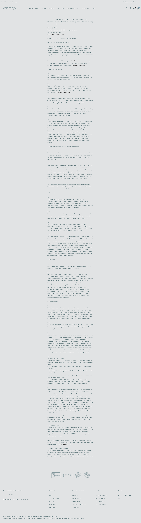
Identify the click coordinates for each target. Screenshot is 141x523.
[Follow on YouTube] (130, 495)
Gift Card (52, 507)
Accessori (52, 501)
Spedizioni (75, 495)
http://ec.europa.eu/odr (65, 444)
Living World (47, 8)
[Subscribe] (44, 495)
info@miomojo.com (58, 34)
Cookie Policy (100, 501)
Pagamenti (76, 501)
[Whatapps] (119, 499)
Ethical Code (88, 8)
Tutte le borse (54, 498)
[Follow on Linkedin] (126, 495)
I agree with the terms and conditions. (17, 499)
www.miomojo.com (78, 65)
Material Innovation (68, 8)
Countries (128, 2)
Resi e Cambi (76, 498)
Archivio (52, 504)
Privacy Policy (100, 498)
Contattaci (75, 507)
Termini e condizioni (79, 504)
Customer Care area (81, 61)
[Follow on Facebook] (119, 495)
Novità (51, 495)
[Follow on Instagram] (122, 495)
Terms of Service (101, 495)
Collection (32, 8)
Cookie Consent (100, 504)
